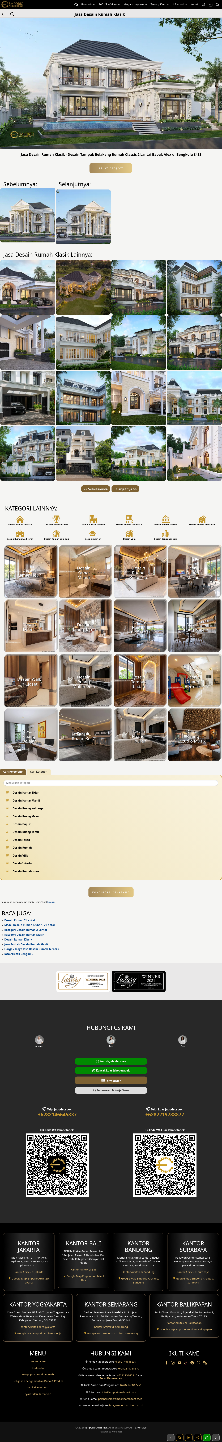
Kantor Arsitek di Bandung (138, 1272)
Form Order (111, 1080)
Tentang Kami (159, 4)
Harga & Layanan (134, 4)
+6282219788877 (164, 1114)
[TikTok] (186, 1363)
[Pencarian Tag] (12, 14)
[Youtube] (180, 1363)
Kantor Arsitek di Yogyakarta (37, 1326)
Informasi (178, 4)
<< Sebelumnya (95, 489)
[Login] (203, 5)
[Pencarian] (217, 5)
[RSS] (205, 1363)
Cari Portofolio (13, 771)
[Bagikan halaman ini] (198, 1437)
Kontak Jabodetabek (112, 1061)
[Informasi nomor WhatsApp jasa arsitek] (207, 1437)
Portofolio (87, 4)
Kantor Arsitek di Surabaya (193, 1272)
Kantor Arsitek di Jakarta (29, 1272)
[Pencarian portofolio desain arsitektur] (179, 1437)
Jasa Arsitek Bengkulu (18, 954)
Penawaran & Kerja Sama (112, 1090)
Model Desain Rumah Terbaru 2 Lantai (29, 925)
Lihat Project (110, 168)
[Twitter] (199, 1364)
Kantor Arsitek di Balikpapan (184, 1323)
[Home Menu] (76, 5)
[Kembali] (4, 14)
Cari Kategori (38, 771)
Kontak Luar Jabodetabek (112, 1070)
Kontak (194, 4)
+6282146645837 (57, 1114)
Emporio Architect (96, 1427)
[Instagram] (173, 1363)
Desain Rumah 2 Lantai (19, 920)
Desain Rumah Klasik (18, 939)
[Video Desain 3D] (189, 1437)
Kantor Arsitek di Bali (83, 1269)
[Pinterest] (192, 1363)
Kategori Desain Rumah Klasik (24, 934)
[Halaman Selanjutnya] (216, 1437)
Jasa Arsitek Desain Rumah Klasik (26, 944)
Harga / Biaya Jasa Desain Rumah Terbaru (31, 949)
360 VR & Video (108, 4)
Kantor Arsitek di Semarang (111, 1326)
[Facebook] (167, 1363)
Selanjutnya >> (125, 489)
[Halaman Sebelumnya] (170, 1437)
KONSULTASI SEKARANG (111, 892)
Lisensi (51, 902)
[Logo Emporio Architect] (12, 4)
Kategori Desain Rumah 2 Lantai (25, 930)
